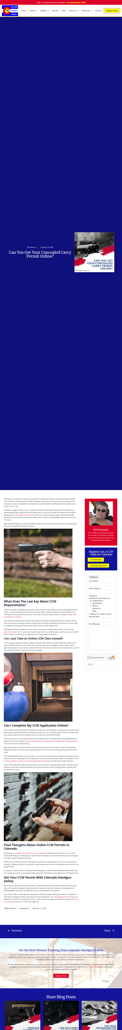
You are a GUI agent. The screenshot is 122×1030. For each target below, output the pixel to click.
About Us (72, 10)
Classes (32, 10)
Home (23, 10)
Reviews (55, 10)
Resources (86, 10)
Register (43, 10)
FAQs (64, 10)
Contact (98, 10)
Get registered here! (76, 3)
